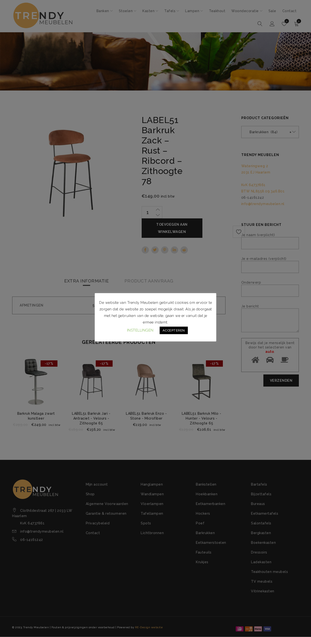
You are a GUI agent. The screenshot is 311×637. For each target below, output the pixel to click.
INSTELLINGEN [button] (140, 330)
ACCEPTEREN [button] (174, 330)
